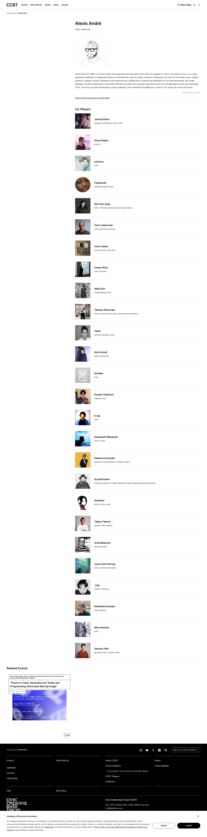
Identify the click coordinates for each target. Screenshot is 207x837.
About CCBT (111, 760)
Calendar (11, 767)
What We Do (62, 760)
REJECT (164, 826)
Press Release (162, 765)
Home (9, 13)
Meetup (145, 771)
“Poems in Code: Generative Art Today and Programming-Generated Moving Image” (35, 684)
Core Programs (113, 765)
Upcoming (12, 778)
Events (10, 760)
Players (14, 13)
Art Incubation (112, 771)
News (158, 760)
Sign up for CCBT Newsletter (184, 750)
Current (10, 773)
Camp (121, 771)
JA (194, 5)
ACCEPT (189, 826)
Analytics (110, 781)
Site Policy (61, 791)
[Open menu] (198, 4)
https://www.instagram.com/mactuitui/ (92, 98)
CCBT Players (112, 776)
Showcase (129, 771)
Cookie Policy (49, 827)
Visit (9, 791)
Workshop (137, 771)
